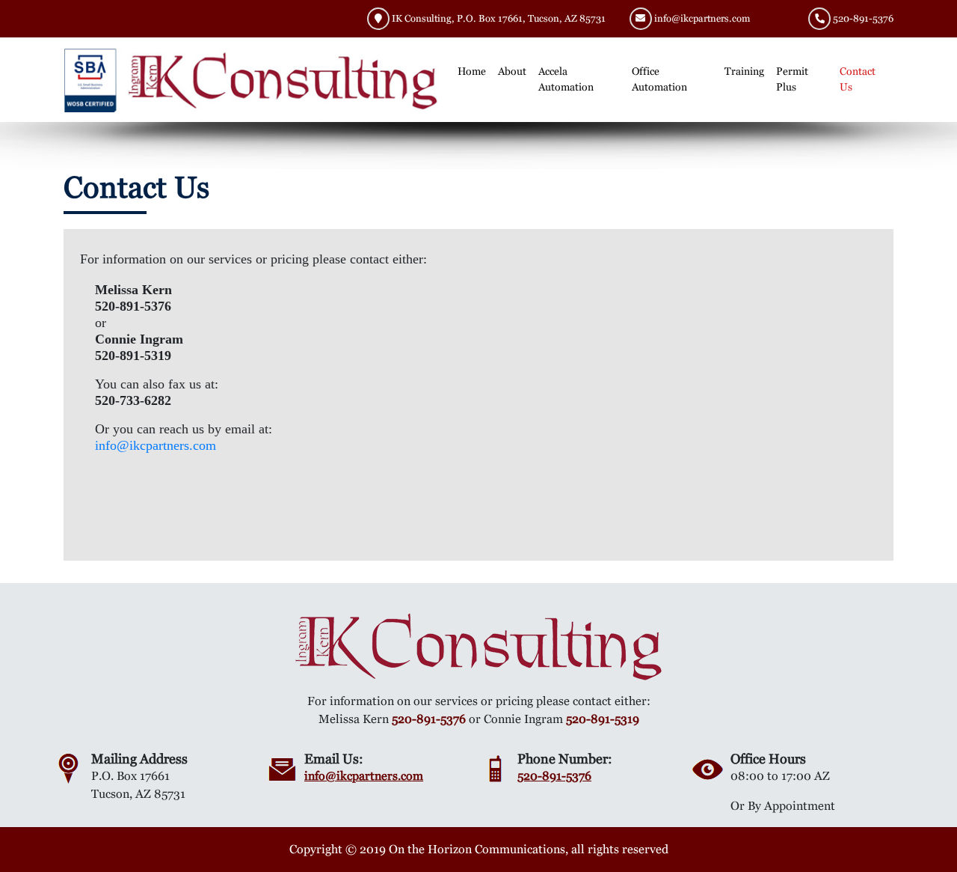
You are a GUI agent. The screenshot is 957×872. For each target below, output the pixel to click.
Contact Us (858, 79)
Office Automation (659, 79)
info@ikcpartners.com (702, 18)
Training (744, 71)
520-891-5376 (863, 18)
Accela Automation (566, 79)
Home (472, 71)
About (512, 71)
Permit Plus (792, 79)
